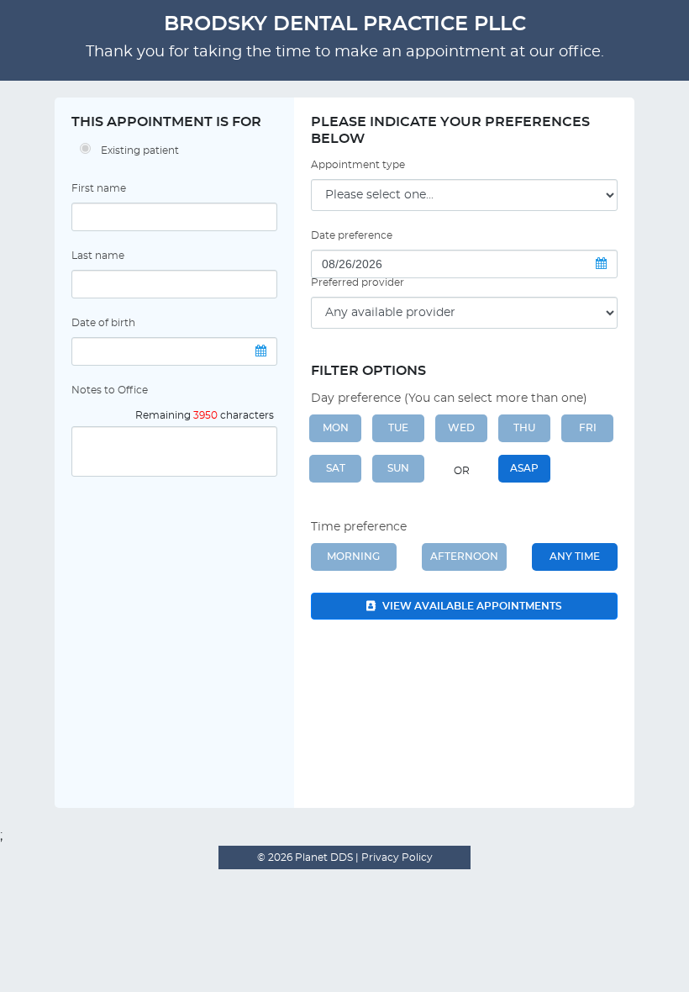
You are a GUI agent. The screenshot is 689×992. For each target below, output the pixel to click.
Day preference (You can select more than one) (449, 398)
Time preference (359, 527)
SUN (398, 468)
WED (461, 428)
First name (98, 188)
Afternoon (464, 556)
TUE (398, 428)
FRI (588, 428)
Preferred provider (357, 282)
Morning (353, 556)
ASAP (524, 468)
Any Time (575, 556)
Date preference (351, 235)
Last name (97, 256)
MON (336, 428)
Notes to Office (109, 390)
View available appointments (471, 606)
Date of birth (103, 323)
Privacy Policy (396, 857)
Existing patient (140, 150)
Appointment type (358, 165)
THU (524, 428)
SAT (335, 468)
